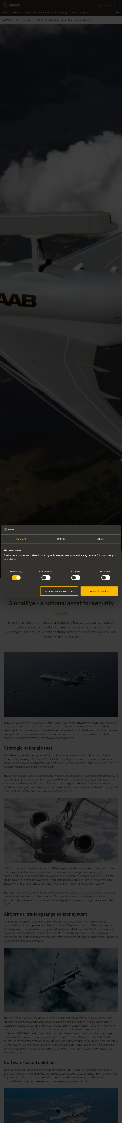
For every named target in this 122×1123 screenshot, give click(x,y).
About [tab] (100, 538)
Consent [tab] (21, 538)
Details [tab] (61, 538)
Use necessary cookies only (59, 591)
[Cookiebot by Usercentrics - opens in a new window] (104, 529)
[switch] (46, 577)
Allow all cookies (99, 591)
